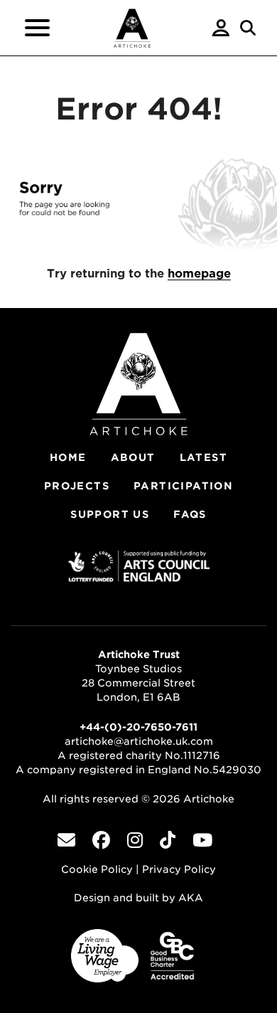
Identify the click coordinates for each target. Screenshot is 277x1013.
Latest (203, 457)
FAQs (190, 514)
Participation (183, 486)
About (133, 457)
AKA (190, 897)
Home (68, 457)
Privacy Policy (179, 869)
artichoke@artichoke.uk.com (139, 741)
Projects (76, 486)
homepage (199, 273)
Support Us (109, 514)
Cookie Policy (97, 869)
